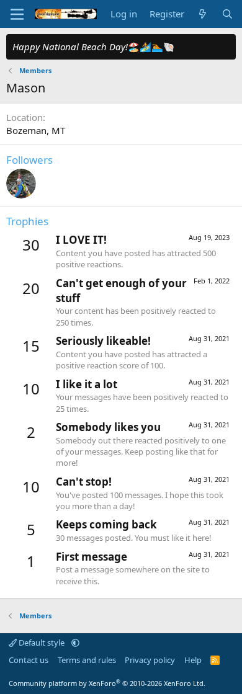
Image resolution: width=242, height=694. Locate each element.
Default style (41, 642)
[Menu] (17, 14)
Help (193, 659)
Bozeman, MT (35, 130)
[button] (75, 642)
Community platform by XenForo (107, 683)
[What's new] (202, 13)
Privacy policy (150, 659)
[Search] (227, 13)
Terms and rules (87, 659)
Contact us (28, 659)
